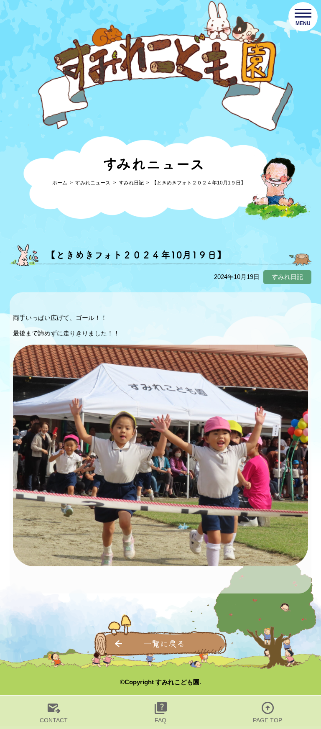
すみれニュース (92, 183)
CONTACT (54, 720)
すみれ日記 (131, 183)
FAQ (160, 720)
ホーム (59, 183)
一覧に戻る (164, 644)
